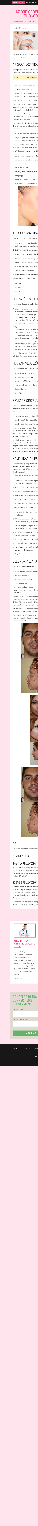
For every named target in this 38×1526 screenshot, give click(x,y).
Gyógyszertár (17, 1049)
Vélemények (28, 1049)
